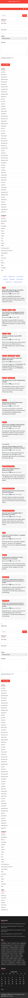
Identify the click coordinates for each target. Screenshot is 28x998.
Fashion (2, 230)
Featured (3, 233)
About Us (5, 279)
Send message (5, 64)
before (9, 943)
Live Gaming (3, 257)
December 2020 (4, 155)
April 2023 (3, 106)
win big (19, 964)
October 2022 (4, 121)
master (16, 955)
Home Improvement (5, 248)
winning (23, 964)
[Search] (26, 9)
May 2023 (3, 103)
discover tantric (14, 949)
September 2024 (4, 79)
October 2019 (3, 179)
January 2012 (3, 204)
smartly (14, 960)
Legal (2, 255)
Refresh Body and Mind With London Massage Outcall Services (12, 403)
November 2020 (4, 157)
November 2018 (4, 192)
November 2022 (4, 118)
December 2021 (4, 140)
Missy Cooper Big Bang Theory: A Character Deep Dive (11, 469)
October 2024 (4, 77)
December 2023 (4, 86)
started (19, 960)
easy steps (21, 949)
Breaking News (4, 221)
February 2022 (4, 135)
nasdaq (21, 955)
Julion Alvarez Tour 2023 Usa (6, 250)
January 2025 (3, 74)
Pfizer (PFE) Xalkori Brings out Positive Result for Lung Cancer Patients (13, 290)
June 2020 (3, 165)
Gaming (2, 243)
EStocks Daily (13, 994)
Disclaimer (12, 279)
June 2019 (3, 182)
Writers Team (12, 276)
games (12, 953)
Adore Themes (9, 996)
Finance (2, 235)
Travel (2, 270)
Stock (2, 265)
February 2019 (4, 187)
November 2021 (4, 143)
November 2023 (4, 89)
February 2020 (4, 175)
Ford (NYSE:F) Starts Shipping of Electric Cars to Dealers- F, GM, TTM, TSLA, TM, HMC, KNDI (13, 313)
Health (2, 245)
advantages (4, 943)
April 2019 (3, 184)
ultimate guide (11, 962)
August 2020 (3, 162)
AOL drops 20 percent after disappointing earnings (13, 380)
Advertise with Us (17, 282)
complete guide (5, 947)
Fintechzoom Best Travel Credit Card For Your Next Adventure (13, 491)
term (3, 962)
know (12, 955)
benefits (13, 943)
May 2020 (3, 167)
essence (15, 951)
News (2, 260)
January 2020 (3, 177)
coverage (21, 947)
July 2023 (3, 99)
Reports (2, 262)
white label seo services (11, 964)
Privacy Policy (19, 279)
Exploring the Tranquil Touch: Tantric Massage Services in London (12, 558)
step (23, 960)
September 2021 (4, 148)
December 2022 (4, 116)
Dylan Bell (5, 293)
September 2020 (4, 160)
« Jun (2, 989)
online (3, 958)
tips (6, 962)
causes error (16, 945)
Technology (3, 267)
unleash (23, 962)
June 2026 (3, 72)
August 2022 (3, 126)
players (15, 958)
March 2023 (3, 108)
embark (3, 951)
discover (8, 949)
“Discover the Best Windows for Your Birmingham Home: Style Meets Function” (13, 447)
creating (3, 949)
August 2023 (3, 96)
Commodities (3, 226)
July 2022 (3, 128)
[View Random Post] (23, 9)
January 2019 (3, 189)
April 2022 (3, 133)
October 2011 (3, 207)
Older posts (4, 626)
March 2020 (3, 172)
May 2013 (3, 197)
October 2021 (3, 145)
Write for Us (9, 282)
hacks (16, 953)
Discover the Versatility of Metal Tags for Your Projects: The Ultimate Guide (13, 425)
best (18, 943)
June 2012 (3, 202)
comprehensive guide (14, 947)
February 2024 (4, 81)
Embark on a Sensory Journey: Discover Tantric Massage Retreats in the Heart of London (13, 581)
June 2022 (3, 130)
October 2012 (3, 199)
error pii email (9, 951)
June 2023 (3, 101)
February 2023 (4, 111)
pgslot (11, 958)
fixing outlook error (5, 953)
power (20, 958)
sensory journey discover (6, 960)
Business (2, 223)
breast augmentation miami (7, 945)
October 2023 (4, 91)
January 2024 (3, 84)
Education (3, 228)
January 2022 (3, 138)
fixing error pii (21, 951)
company (22, 945)
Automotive (3, 218)
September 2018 (4, 194)
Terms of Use (20, 276)
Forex (2, 240)
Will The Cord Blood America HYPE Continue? (12, 336)
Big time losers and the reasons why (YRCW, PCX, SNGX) (12, 358)
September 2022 (4, 123)
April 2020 (3, 170)
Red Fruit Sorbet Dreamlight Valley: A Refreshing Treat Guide (12, 513)
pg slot (7, 958)
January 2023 (3, 113)
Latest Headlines (4, 253)
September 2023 (4, 94)
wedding (3, 964)
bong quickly (23, 943)
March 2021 (3, 153)
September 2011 (4, 209)
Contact (5, 276)
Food (2, 238)
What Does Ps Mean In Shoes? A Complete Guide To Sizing (13, 535)
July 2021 (3, 150)
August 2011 (3, 211)
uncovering (18, 962)
